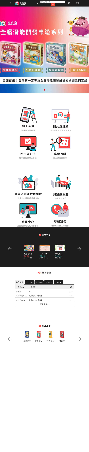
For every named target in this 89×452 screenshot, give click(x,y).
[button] (6, 50)
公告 (19, 291)
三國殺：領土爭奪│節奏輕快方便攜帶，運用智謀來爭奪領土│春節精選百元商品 (45, 309)
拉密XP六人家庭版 (23, 300)
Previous (9, 248)
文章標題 (32, 287)
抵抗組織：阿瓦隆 (23, 296)
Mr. (30, 291)
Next (79, 248)
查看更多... (44, 304)
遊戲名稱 (21, 287)
